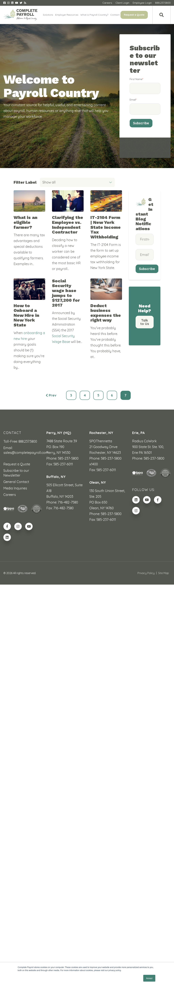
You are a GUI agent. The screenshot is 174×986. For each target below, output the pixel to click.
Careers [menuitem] (9, 494)
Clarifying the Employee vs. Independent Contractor (67, 225)
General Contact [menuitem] (16, 482)
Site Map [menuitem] (163, 573)
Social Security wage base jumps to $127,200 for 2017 (66, 293)
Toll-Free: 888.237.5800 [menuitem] (20, 441)
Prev (52, 395)
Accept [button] (149, 978)
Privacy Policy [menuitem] (146, 573)
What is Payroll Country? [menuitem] (94, 14)
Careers (107, 2)
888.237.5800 (163, 2)
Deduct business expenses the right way (105, 313)
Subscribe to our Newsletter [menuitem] (16, 472)
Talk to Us (144, 322)
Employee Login (142, 2)
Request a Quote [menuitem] (134, 14)
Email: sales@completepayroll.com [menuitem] (22, 450)
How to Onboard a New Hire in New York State (26, 315)
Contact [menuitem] (114, 14)
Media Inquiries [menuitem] (15, 488)
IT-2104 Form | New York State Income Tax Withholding (105, 227)
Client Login (122, 2)
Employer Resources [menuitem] (66, 14)
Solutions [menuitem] (48, 14)
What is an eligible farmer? (25, 222)
